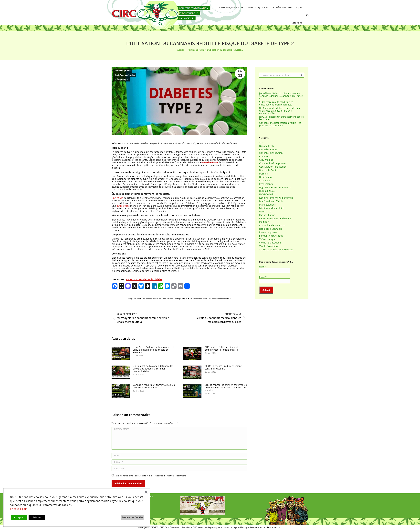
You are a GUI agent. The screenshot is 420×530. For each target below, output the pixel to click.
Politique (264, 222)
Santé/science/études (125, 75)
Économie (264, 180)
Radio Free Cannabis (270, 229)
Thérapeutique (121, 79)
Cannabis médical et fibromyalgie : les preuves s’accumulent (154, 386)
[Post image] (121, 353)
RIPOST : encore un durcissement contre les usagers (223, 367)
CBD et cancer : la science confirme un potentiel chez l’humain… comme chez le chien (226, 388)
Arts (261, 142)
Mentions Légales (232, 527)
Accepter (19, 517)
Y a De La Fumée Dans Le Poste (276, 249)
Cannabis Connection (271, 153)
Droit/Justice (266, 177)
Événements (266, 184)
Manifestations (267, 204)
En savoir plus (18, 509)
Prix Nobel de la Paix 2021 (273, 225)
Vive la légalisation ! (270, 242)
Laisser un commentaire (220, 299)
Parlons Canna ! (267, 215)
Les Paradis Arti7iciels (271, 201)
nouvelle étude (209, 162)
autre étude (123, 205)
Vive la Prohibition (269, 246)
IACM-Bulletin (266, 194)
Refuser (36, 517)
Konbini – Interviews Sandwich (276, 197)
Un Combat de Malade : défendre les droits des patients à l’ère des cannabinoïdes (153, 369)
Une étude (117, 197)
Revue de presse (123, 70)
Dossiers (264, 173)
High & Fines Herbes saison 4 (275, 187)
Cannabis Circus (268, 149)
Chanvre (263, 156)
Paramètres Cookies (132, 517)
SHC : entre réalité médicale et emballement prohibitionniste (221, 348)
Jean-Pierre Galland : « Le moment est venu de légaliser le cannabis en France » (153, 350)
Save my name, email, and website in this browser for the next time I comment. (150, 475)
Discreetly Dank (267, 170)
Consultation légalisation (272, 166)
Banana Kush (266, 146)
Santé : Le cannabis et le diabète (144, 279)
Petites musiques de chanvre (275, 218)
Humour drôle (267, 191)
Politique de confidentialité (253, 527)
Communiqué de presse (272, 163)
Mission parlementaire (271, 208)
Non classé (265, 211)
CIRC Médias (266, 160)
